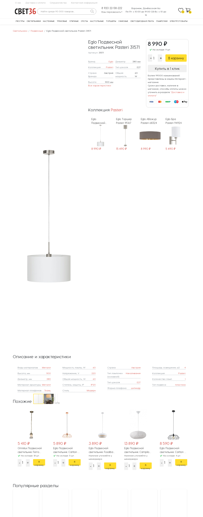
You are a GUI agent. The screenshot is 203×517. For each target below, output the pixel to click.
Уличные (74, 21)
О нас (18, 2)
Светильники (34, 21)
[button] (82, 216)
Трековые (62, 21)
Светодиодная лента (142, 21)
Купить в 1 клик (167, 68)
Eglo (111, 61)
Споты (84, 21)
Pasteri (109, 67)
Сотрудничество (58, 2)
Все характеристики (99, 85)
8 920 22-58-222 (112, 8)
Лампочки (161, 21)
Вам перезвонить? (112, 11)
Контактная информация (84, 2)
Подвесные (37, 30)
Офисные (123, 21)
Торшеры (111, 21)
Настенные (49, 21)
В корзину (176, 58)
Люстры (20, 21)
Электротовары (178, 21)
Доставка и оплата (36, 2)
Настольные (97, 21)
